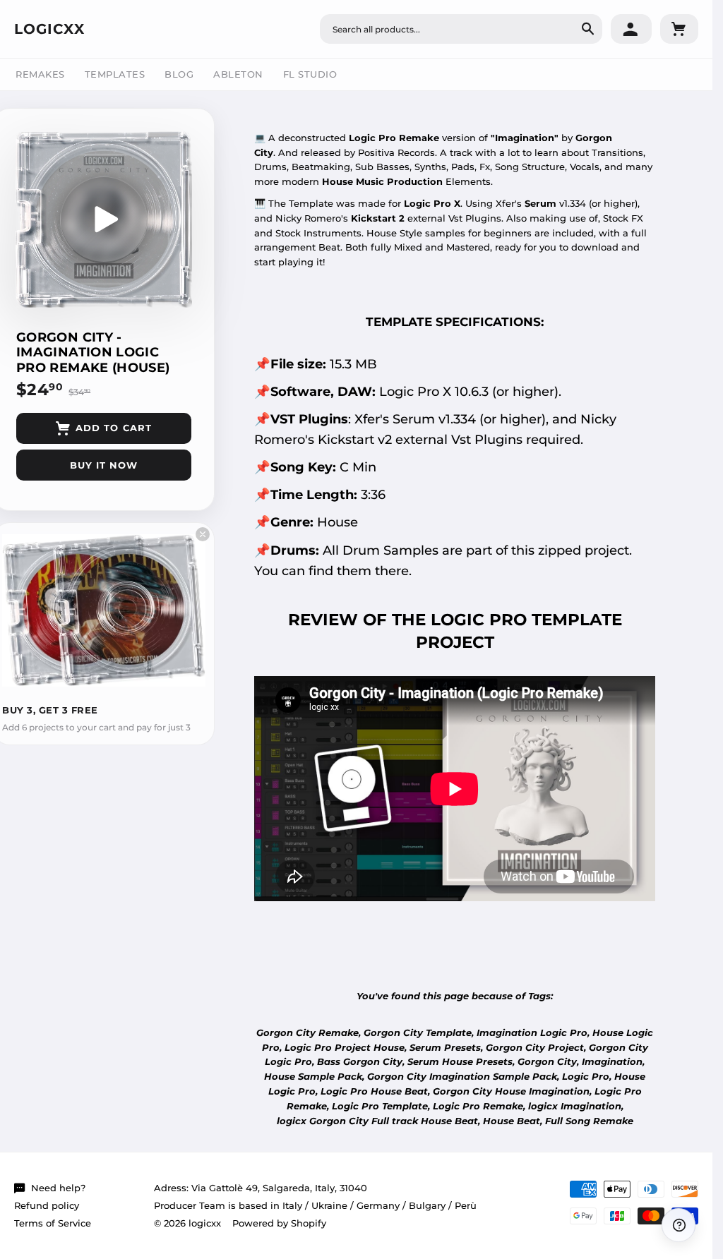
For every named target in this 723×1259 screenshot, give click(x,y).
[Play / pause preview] (104, 219)
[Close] (203, 534)
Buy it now (104, 465)
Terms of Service (52, 1223)
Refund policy (46, 1205)
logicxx (49, 28)
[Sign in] (631, 29)
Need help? (58, 1187)
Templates (115, 74)
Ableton (238, 74)
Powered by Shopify (279, 1223)
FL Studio (310, 74)
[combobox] (461, 29)
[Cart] (679, 29)
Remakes (40, 74)
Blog (179, 74)
